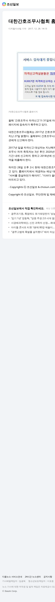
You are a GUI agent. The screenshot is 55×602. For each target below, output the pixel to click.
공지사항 (48, 576)
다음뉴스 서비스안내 (12, 576)
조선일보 (13, 4)
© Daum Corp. (9, 591)
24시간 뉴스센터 (33, 576)
